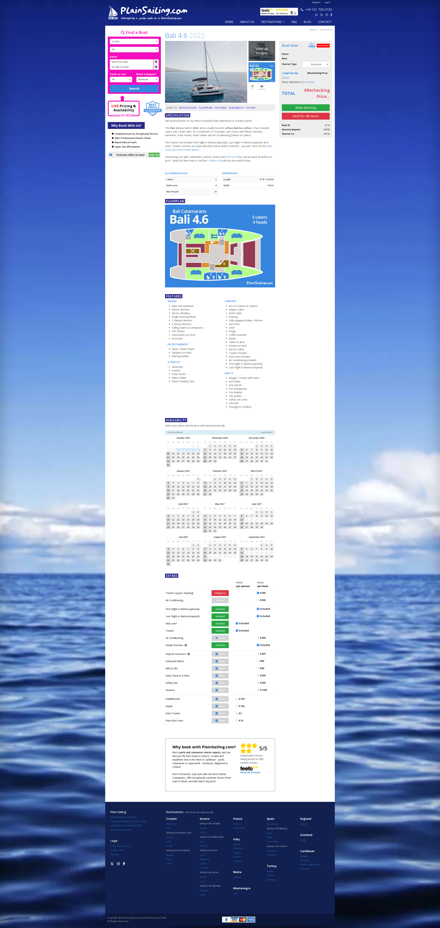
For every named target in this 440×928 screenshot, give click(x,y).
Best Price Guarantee (121, 829)
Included (220, 609)
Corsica (237, 823)
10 (168, 453)
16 (198, 453)
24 (168, 461)
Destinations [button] (271, 22)
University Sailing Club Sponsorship (128, 821)
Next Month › (267, 432)
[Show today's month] (217, 432)
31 (168, 465)
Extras (250, 107)
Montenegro (242, 888)
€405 (263, 653)
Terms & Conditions (120, 845)
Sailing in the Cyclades (210, 823)
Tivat (235, 893)
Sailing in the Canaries (277, 846)
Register (316, 2)
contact (324, 22)
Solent (303, 823)
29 (193, 461)
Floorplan (205, 107)
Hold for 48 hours (306, 116)
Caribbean (307, 851)
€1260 (263, 690)
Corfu (202, 855)
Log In (327, 2)
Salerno (237, 852)
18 (173, 457)
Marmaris (271, 879)
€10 (241, 720)
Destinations (174, 812)
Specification (187, 107)
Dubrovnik (171, 823)
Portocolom (273, 841)
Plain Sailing (118, 812)
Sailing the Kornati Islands (178, 850)
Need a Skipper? (146, 74)
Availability (236, 107)
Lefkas (203, 863)
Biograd (170, 855)
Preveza (204, 867)
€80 (262, 661)
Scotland (306, 835)
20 (183, 457)
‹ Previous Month (175, 432)
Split (168, 841)
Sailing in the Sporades (210, 886)
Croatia (171, 818)
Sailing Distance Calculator (123, 817)
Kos (201, 841)
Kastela (169, 837)
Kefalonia (204, 859)
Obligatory (220, 593)
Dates (113, 56)
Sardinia (237, 856)
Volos (202, 894)
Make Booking (305, 108)
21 (188, 457)
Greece (205, 818)
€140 (241, 706)
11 (173, 453)
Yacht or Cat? (118, 74)
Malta (237, 872)
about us (247, 22)
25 (173, 461)
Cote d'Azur (239, 828)
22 (193, 457)
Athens (203, 828)
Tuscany (237, 861)
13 (183, 453)
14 (188, 453)
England (305, 818)
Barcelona (272, 823)
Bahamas (305, 860)
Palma (270, 837)
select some (306, 82)
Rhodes (204, 845)
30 (198, 461)
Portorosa (238, 848)
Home (229, 22)
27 (183, 461)
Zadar (169, 863)
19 (178, 457)
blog (307, 22)
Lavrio (203, 832)
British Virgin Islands (310, 864)
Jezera (169, 859)
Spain (270, 818)
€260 (263, 592)
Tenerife (271, 855)
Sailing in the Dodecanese (211, 837)
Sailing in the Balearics (277, 828)
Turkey (272, 866)
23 (198, 457)
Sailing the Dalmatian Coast (178, 833)
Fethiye (270, 871)
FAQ (294, 22)
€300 (263, 600)
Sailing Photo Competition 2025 (126, 825)
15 (193, 453)
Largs (303, 839)
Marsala (237, 844)
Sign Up (154, 154)
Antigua (304, 856)
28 (188, 461)
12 (178, 453)
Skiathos (204, 890)
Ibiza (269, 833)
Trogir (169, 845)
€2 (240, 713)
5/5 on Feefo (234, 157)
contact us (214, 160)
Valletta (237, 877)
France (237, 818)
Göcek (270, 875)
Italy (236, 839)
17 (168, 457)
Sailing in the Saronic (209, 872)
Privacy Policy (117, 850)
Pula (168, 828)
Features (221, 107)
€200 (263, 675)
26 (178, 461)
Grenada (304, 868)
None (221, 600)
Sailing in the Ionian (209, 850)
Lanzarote (272, 850)
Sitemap (114, 854)
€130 (241, 698)
